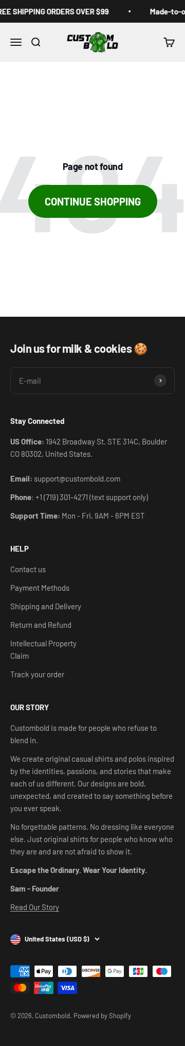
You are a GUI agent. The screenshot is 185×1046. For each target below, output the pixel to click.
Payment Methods (39, 587)
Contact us (28, 569)
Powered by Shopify (102, 1015)
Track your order (37, 674)
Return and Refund (40, 624)
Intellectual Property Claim (43, 649)
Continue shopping (93, 201)
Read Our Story (34, 907)
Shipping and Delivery (45, 606)
